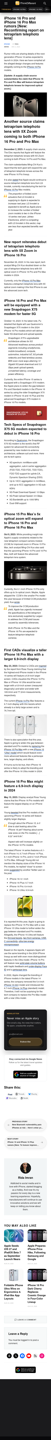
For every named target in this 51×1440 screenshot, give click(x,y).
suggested (15, 869)
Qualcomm (21, 440)
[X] (15, 1355)
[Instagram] (41, 1355)
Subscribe (25, 1041)
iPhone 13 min (11, 984)
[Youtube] (28, 1355)
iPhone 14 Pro (23, 700)
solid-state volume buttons (32, 963)
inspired (42, 665)
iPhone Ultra (19, 9)
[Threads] (9, 1355)
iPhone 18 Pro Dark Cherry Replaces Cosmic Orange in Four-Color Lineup (37, 1293)
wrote (17, 602)
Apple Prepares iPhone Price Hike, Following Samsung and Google (37, 1252)
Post (10, 1094)
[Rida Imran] (25, 1167)
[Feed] (35, 1355)
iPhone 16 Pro (34, 66)
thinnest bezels (15, 937)
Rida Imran (25, 1177)
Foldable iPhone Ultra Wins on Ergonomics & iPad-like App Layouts (13, 1291)
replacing (36, 746)
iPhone (7, 44)
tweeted (14, 812)
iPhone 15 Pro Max (31, 280)
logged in (25, 1340)
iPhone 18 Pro (35, 9)
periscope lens (20, 969)
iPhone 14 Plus (19, 988)
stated (15, 179)
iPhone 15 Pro (11, 189)
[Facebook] (22, 1355)
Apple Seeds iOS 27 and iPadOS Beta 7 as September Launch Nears (12, 1252)
